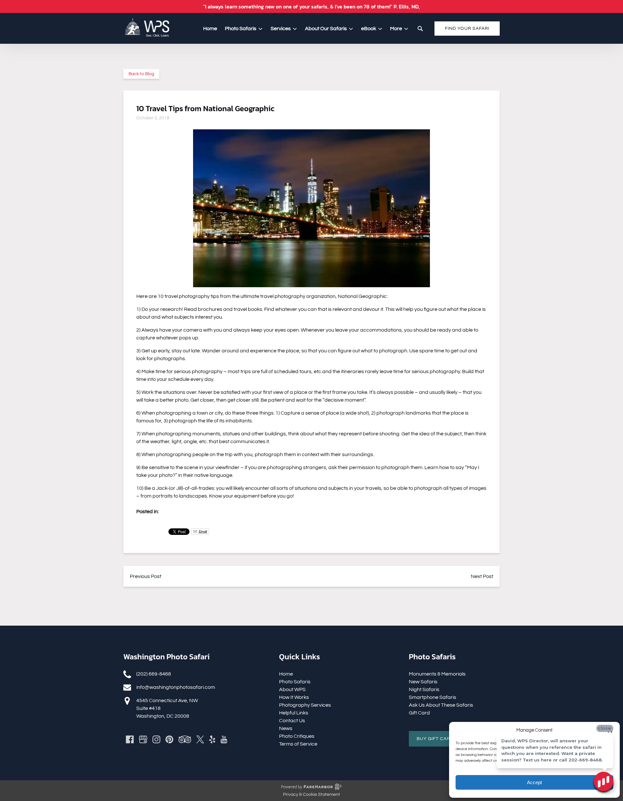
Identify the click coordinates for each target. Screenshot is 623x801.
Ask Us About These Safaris (441, 705)
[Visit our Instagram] (156, 739)
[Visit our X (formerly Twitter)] (200, 739)
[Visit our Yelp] (212, 739)
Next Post (482, 576)
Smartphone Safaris (432, 697)
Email (202, 531)
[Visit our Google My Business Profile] (143, 739)
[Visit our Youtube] (224, 739)
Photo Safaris (295, 681)
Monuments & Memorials (437, 674)
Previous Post (145, 576)
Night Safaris (424, 689)
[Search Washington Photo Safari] (420, 28)
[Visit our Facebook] (130, 739)
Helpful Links (293, 712)
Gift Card (419, 712)
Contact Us (292, 720)
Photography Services (305, 705)
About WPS (292, 689)
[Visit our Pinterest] (169, 739)
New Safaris (423, 681)
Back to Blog (141, 74)
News (285, 728)
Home (210, 28)
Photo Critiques (296, 736)
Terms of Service (298, 744)
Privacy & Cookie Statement (311, 794)
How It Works (294, 697)
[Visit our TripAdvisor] (184, 739)
